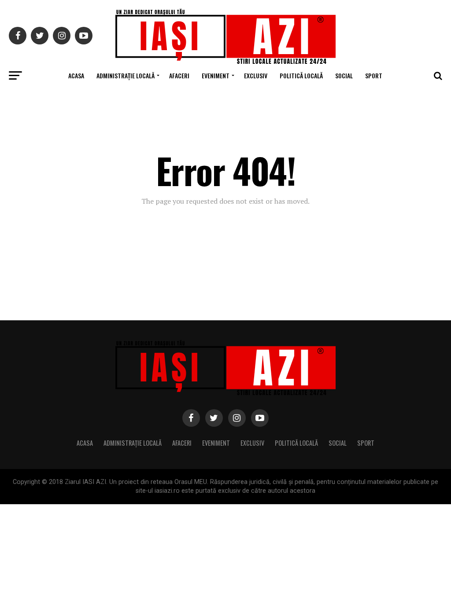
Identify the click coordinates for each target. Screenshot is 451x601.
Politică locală (301, 75)
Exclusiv (255, 75)
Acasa (76, 75)
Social (344, 75)
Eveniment (215, 75)
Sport (373, 75)
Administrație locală (125, 75)
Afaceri (179, 75)
